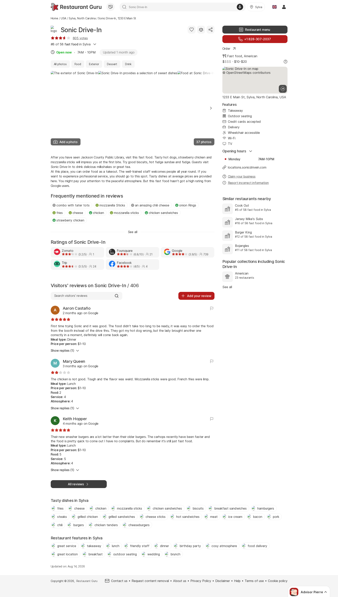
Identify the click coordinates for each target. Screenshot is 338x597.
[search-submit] (124, 7)
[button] (211, 108)
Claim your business (242, 176)
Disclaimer (222, 581)
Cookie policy (277, 581)
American (250, 56)
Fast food (234, 56)
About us (179, 581)
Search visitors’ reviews (70, 296)
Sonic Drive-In (81, 30)
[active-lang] (274, 7)
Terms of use (254, 581)
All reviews (76, 484)
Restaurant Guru (86, 581)
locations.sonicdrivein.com (247, 167)
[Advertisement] (254, 326)
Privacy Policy (200, 581)
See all (227, 287)
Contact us (119, 581)
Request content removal (150, 581)
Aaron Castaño (77, 308)
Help (237, 581)
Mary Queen (74, 361)
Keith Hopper (75, 418)
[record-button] (240, 7)
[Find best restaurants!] (76, 7)
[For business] (110, 7)
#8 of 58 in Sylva (71, 44)
